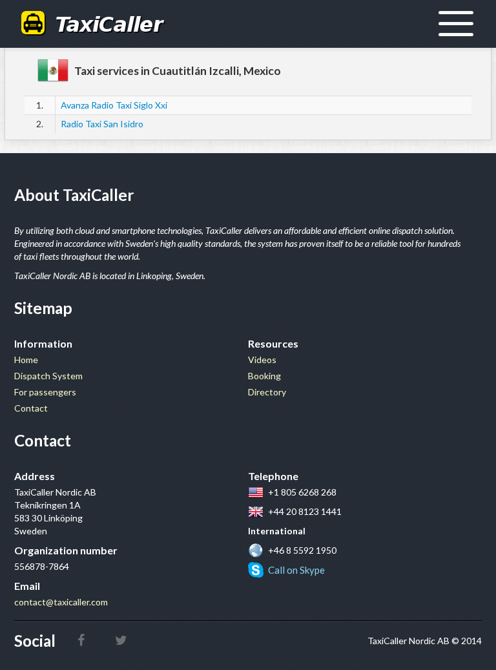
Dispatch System (48, 375)
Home (26, 359)
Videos (262, 359)
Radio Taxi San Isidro (102, 123)
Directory (267, 391)
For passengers (45, 391)
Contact (31, 408)
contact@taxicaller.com (61, 601)
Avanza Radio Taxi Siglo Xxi (114, 104)
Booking (264, 375)
